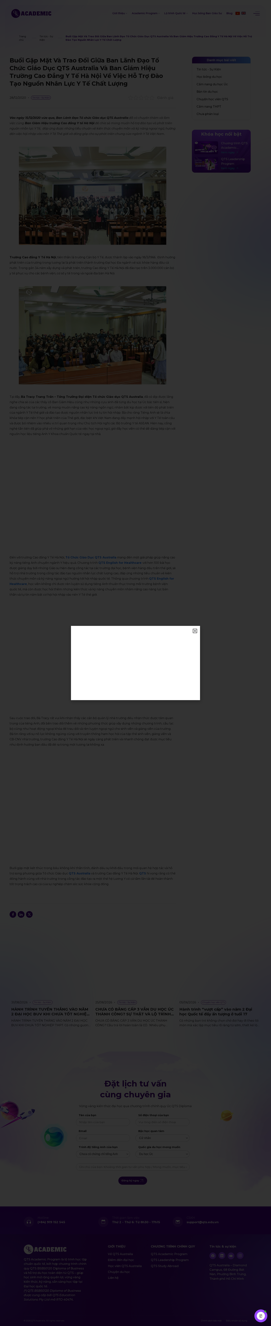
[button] (195, 631)
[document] (135, 663)
